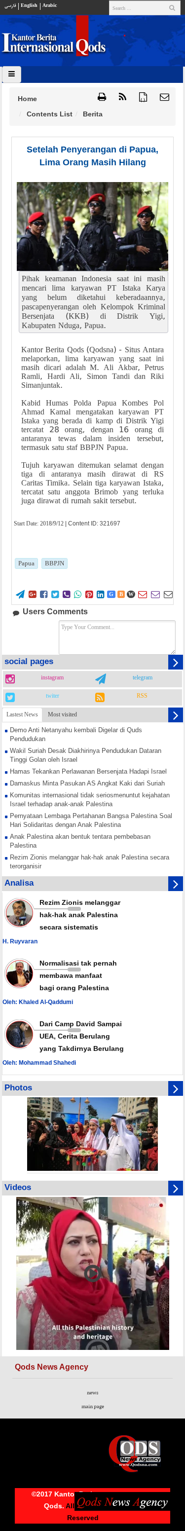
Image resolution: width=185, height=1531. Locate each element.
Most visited (62, 714)
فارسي (10, 5)
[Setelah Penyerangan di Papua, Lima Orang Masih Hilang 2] (92, 226)
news (92, 1392)
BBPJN (54, 563)
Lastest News (22, 714)
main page (92, 1406)
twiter (52, 696)
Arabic (49, 5)
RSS (142, 696)
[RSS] (122, 98)
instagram (52, 677)
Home (27, 99)
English (29, 5)
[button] (164, 98)
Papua (26, 563)
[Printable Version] (101, 98)
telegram (142, 677)
